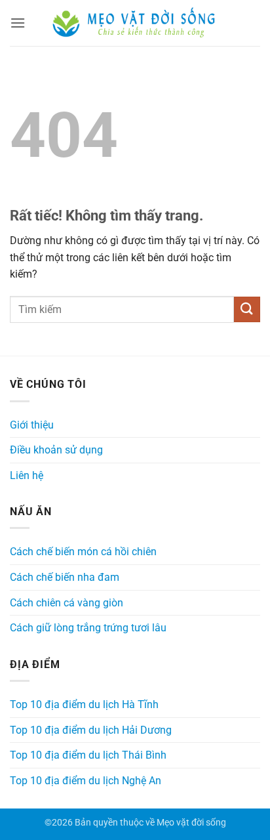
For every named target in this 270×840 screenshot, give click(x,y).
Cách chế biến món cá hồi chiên (83, 551)
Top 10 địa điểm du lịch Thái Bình (88, 755)
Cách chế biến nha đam (64, 577)
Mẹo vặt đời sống (191, 822)
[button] (18, 23)
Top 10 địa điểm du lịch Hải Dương (91, 730)
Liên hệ (26, 475)
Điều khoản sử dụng (56, 450)
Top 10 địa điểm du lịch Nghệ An (85, 780)
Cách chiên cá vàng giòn (66, 603)
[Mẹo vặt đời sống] (135, 23)
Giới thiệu (32, 425)
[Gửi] (247, 309)
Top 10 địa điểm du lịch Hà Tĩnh (84, 704)
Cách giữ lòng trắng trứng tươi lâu (88, 627)
